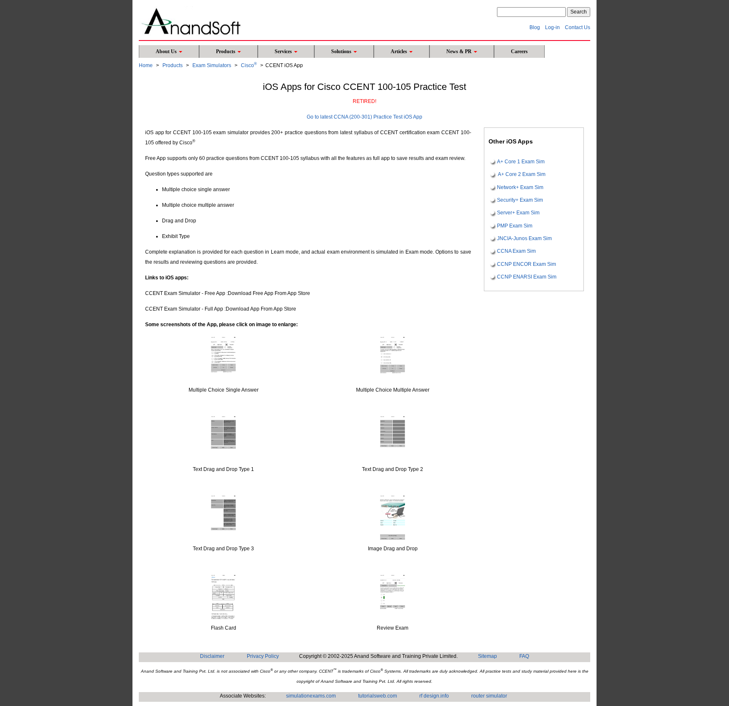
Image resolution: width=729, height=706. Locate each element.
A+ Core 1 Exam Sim (521, 162)
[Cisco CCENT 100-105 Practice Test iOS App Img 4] (392, 438)
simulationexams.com (311, 696)
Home (146, 65)
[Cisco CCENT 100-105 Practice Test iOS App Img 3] (223, 438)
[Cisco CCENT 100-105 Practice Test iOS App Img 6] (392, 517)
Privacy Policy (263, 656)
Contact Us (577, 27)
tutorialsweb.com (377, 696)
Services (284, 51)
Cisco (249, 65)
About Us (167, 51)
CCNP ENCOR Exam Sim (526, 264)
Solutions (342, 51)
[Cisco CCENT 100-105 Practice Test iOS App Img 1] (223, 359)
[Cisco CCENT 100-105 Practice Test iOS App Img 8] (392, 597)
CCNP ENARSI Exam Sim (526, 277)
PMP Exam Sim (514, 226)
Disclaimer (212, 656)
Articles (399, 51)
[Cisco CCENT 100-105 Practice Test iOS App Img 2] (392, 359)
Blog (534, 27)
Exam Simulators (211, 65)
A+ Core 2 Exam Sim (521, 175)
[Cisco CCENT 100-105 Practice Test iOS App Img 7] (223, 597)
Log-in (552, 27)
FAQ (524, 656)
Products (226, 51)
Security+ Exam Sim (520, 200)
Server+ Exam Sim (518, 213)
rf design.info (434, 696)
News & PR (459, 51)
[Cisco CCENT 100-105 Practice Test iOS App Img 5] (223, 517)
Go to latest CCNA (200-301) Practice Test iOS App (364, 117)
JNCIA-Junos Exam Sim (524, 238)
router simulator (489, 696)
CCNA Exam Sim (516, 251)
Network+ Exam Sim (520, 187)
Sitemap (487, 656)
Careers (519, 51)
